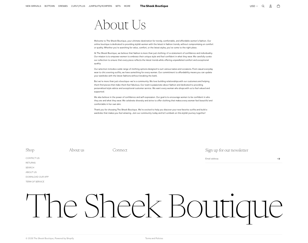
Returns (30, 163)
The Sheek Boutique (44, 238)
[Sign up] (278, 159)
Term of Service (35, 181)
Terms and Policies (154, 238)
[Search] (263, 6)
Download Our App (37, 177)
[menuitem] (127, 6)
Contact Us (32, 158)
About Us (31, 172)
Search (30, 167)
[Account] (270, 6)
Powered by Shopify (64, 238)
